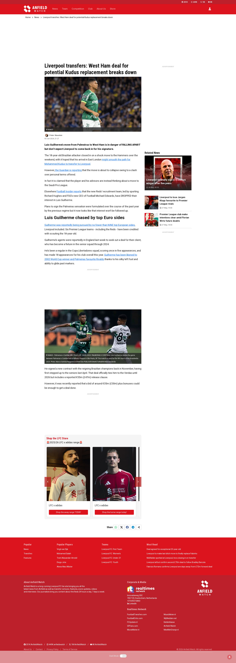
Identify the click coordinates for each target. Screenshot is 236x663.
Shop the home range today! (114, 512)
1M (203, 2)
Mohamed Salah (64, 553)
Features (27, 558)
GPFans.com (132, 626)
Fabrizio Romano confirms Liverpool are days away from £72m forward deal (179, 567)
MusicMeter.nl (170, 614)
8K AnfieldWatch (99, 644)
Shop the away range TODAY (68, 512)
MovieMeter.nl (133, 630)
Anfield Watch (170, 626)
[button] (209, 8)
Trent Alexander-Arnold (67, 558)
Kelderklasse (169, 622)
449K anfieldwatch (56, 644)
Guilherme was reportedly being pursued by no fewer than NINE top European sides (90, 225)
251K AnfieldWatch (34, 644)
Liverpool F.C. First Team (112, 549)
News (36, 17)
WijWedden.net (170, 618)
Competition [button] (78, 8)
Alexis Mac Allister (65, 567)
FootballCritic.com (135, 618)
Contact (39, 649)
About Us (28, 649)
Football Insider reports (69, 191)
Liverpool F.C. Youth (110, 562)
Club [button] (90, 8)
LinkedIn (133, 603)
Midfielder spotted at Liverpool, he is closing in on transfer (171, 558)
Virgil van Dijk (62, 549)
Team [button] (65, 8)
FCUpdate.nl (132, 622)
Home (28, 17)
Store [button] (112, 8)
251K (186, 2)
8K (211, 2)
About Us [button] (101, 8)
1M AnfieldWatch (78, 644)
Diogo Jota (61, 562)
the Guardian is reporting (68, 170)
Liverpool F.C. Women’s (111, 553)
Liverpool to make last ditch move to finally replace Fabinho (172, 553)
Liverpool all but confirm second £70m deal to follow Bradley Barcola (176, 562)
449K (195, 2)
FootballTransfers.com (137, 614)
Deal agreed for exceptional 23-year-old (164, 549)
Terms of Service (70, 649)
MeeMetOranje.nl (171, 630)
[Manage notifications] (229, 657)
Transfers (28, 553)
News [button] (55, 8)
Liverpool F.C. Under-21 (111, 558)
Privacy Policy (52, 649)
